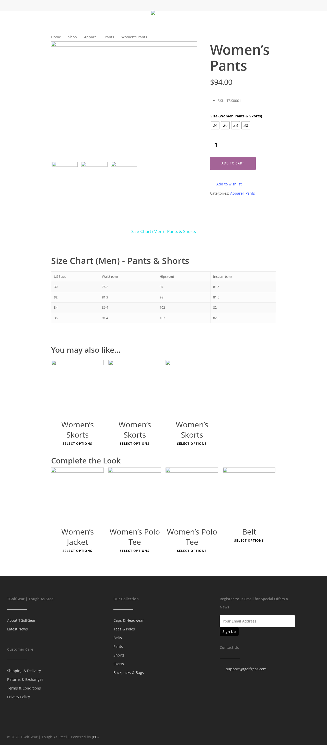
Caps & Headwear (128, 620)
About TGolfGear (21, 620)
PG (95, 737)
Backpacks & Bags (128, 672)
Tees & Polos (124, 629)
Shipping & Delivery (24, 670)
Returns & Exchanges (25, 679)
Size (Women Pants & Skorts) (236, 116)
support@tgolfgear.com (246, 668)
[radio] (215, 125)
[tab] (163, 231)
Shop (72, 37)
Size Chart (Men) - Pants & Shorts (163, 231)
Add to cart (232, 163)
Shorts (118, 655)
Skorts (118, 663)
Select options (77, 444)
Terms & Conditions (24, 688)
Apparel (91, 37)
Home (56, 37)
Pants (109, 37)
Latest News (17, 629)
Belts (117, 637)
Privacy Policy (18, 696)
